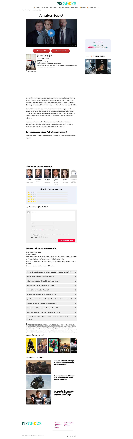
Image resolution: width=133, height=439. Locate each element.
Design (67, 7)
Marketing (74, 7)
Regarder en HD (41, 50)
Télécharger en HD (60, 50)
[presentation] (75, 173)
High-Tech (44, 7)
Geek (38, 7)
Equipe (56, 427)
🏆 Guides (82, 7)
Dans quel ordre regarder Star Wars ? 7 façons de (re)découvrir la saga (64, 393)
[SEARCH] (98, 7)
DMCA (65, 424)
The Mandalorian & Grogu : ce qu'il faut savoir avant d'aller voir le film (64, 378)
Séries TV (29, 10)
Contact (57, 426)
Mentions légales (68, 422)
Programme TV (99, 42)
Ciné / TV (60, 7)
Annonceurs (58, 424)
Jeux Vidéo (53, 7)
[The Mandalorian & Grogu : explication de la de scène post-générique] (38, 367)
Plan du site (67, 426)
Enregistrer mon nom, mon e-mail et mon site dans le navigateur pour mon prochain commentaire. (52, 234)
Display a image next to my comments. (46, 230)
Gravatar (40, 230)
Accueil (23, 10)
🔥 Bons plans (91, 7)
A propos (57, 422)
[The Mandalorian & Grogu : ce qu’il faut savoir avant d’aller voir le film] (38, 382)
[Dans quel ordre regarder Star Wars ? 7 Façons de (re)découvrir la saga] (38, 397)
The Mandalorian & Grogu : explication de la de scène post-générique (64, 363)
